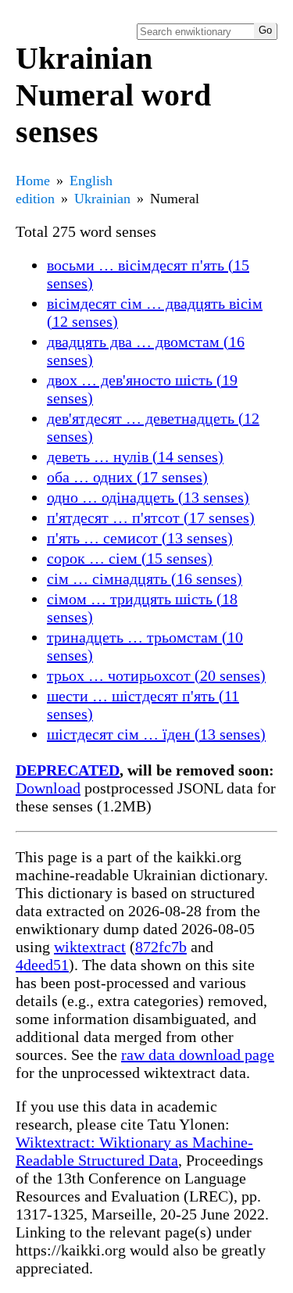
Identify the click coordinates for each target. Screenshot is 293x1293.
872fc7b (161, 946)
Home (33, 180)
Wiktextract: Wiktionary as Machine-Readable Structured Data (134, 1151)
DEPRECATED (68, 770)
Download (48, 788)
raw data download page (197, 1054)
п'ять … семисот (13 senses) (140, 537)
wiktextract (90, 946)
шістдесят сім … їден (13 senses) (156, 734)
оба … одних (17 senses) (127, 476)
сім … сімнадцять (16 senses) (144, 578)
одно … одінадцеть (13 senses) (148, 497)
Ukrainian (102, 198)
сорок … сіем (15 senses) (130, 558)
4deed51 (42, 964)
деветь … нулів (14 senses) (135, 456)
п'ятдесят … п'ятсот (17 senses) (151, 517)
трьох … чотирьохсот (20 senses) (156, 675)
